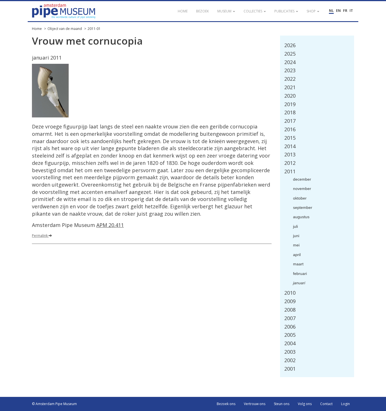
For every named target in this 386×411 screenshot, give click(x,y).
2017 (290, 120)
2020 (290, 95)
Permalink (40, 235)
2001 (290, 368)
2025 (290, 53)
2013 (290, 154)
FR (345, 10)
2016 (290, 129)
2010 (290, 292)
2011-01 (94, 28)
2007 (290, 318)
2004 (290, 343)
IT (351, 10)
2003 (290, 351)
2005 (290, 334)
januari (299, 283)
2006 (290, 326)
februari (300, 273)
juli (295, 226)
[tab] (317, 45)
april (297, 254)
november (302, 188)
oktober (300, 198)
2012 (290, 162)
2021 (290, 87)
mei (296, 245)
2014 (290, 146)
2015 (290, 137)
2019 (290, 104)
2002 (290, 360)
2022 (290, 78)
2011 (290, 171)
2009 (290, 301)
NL (331, 10)
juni (296, 235)
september (302, 207)
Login (345, 403)
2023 (290, 70)
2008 (290, 309)
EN (338, 10)
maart (298, 264)
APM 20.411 (110, 225)
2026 (290, 45)
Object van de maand (64, 28)
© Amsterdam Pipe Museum (54, 403)
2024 (290, 62)
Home (37, 28)
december (302, 179)
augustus (301, 217)
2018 (290, 112)
